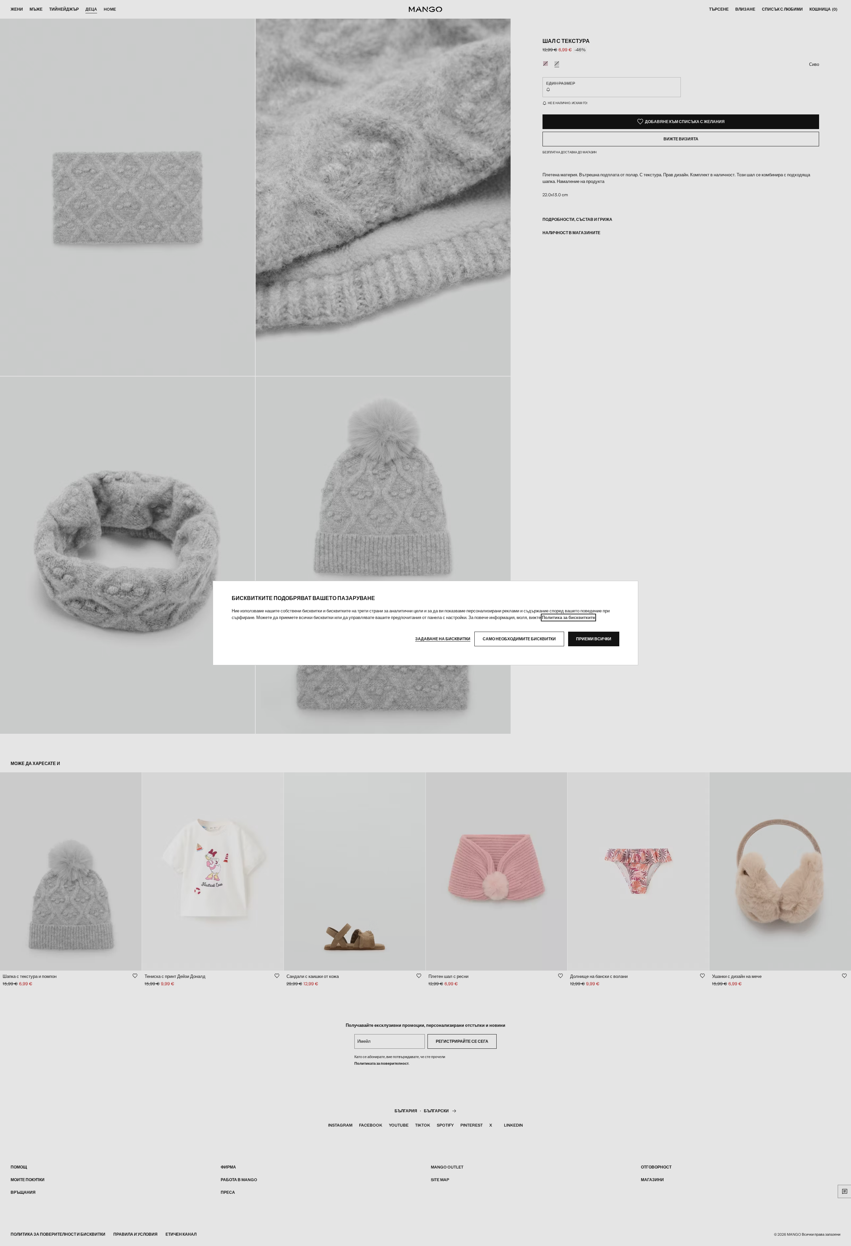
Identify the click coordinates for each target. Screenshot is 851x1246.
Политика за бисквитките (568, 617)
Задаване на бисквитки (442, 639)
